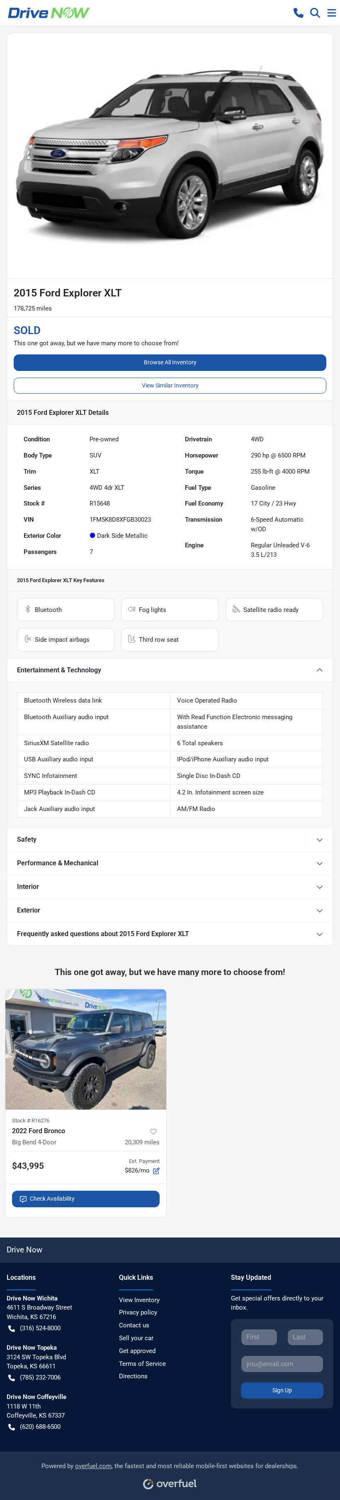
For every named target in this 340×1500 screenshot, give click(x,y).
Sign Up (282, 1390)
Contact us (134, 1325)
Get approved (137, 1351)
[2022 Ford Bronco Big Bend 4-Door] (85, 1049)
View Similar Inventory (170, 385)
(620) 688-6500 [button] (40, 1426)
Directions (133, 1376)
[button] (298, 13)
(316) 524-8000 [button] (40, 1328)
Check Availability (52, 1198)
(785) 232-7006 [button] (40, 1377)
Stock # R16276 (30, 1120)
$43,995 (28, 1166)
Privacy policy (138, 1312)
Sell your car (136, 1338)
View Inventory (139, 1300)
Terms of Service (142, 1364)
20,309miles (142, 1142)
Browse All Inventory (170, 362)
